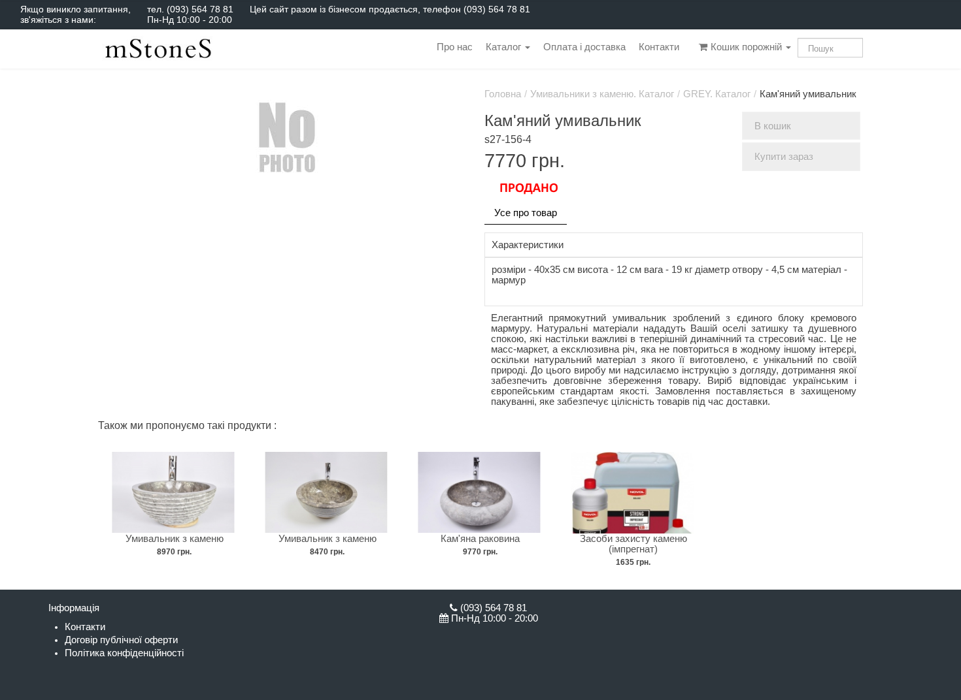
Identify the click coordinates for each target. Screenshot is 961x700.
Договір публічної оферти (121, 640)
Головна (502, 94)
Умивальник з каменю (175, 538)
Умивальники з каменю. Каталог (602, 94)
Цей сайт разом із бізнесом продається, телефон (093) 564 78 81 (390, 9)
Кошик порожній (746, 47)
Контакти (659, 47)
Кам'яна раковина (480, 538)
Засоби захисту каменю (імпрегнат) (633, 543)
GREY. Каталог (716, 94)
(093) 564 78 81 (200, 9)
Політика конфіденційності (124, 653)
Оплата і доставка (584, 47)
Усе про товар (525, 213)
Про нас (455, 47)
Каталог (505, 47)
